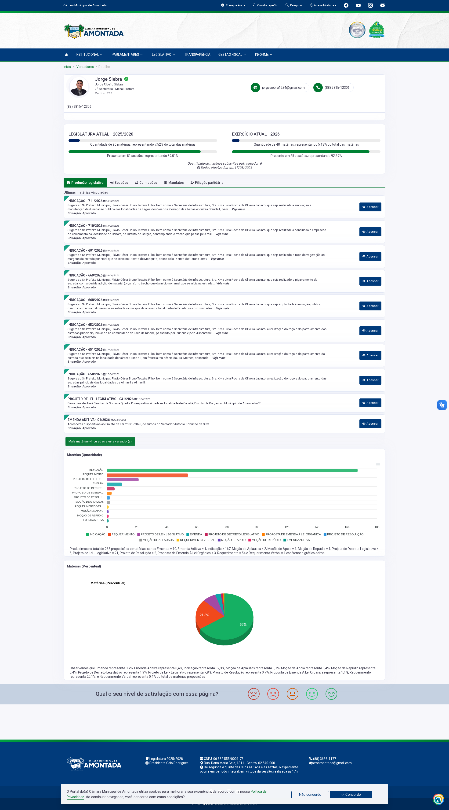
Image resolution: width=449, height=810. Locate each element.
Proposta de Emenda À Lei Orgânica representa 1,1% (309, 672)
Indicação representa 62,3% (204, 668)
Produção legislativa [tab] (87, 182)
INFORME (262, 54)
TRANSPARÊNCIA (197, 54)
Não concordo (310, 794)
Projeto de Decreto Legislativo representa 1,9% (112, 672)
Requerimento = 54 (231, 553)
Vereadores (85, 67)
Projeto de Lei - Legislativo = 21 (95, 553)
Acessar (372, 207)
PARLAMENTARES (125, 54)
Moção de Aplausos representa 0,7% (253, 668)
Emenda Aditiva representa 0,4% (158, 668)
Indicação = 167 (219, 549)
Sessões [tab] (121, 182)
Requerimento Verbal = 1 (267, 553)
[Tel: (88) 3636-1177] (224, 721)
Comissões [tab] (148, 182)
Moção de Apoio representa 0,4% (305, 668)
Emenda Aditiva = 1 (192, 549)
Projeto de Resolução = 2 (138, 553)
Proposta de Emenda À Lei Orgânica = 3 (187, 553)
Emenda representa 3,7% (114, 668)
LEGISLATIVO (161, 54)
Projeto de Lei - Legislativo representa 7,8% (179, 672)
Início (67, 67)
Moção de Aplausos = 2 (249, 549)
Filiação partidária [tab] (209, 182)
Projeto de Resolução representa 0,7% (241, 672)
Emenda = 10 (166, 549)
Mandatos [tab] (176, 182)
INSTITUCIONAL (87, 54)
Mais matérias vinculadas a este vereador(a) (100, 441)
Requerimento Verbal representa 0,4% (128, 676)
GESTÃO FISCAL (230, 54)
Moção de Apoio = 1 (282, 549)
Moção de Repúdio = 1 (314, 549)
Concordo (352, 794)
